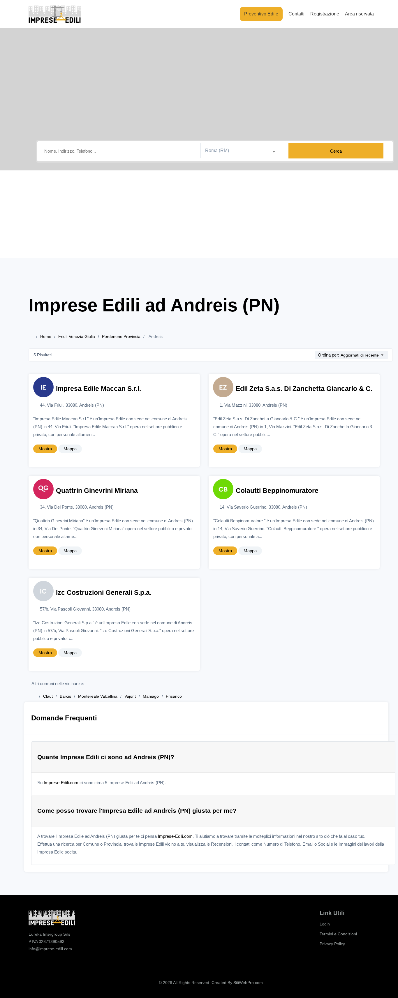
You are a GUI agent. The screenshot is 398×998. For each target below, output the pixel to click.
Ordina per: (328, 354)
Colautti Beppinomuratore (277, 490)
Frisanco (174, 696)
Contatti (296, 13)
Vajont (130, 696)
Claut (48, 696)
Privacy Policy (332, 943)
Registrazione (324, 13)
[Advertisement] (199, 214)
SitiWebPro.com (248, 982)
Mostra (45, 448)
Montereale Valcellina (97, 696)
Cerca (336, 151)
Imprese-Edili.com (61, 782)
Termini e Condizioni (338, 934)
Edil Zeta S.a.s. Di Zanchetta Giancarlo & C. (304, 388)
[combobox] (242, 150)
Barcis (65, 696)
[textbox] (242, 150)
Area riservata (359, 13)
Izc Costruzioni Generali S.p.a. (104, 592)
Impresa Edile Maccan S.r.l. (98, 388)
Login (325, 924)
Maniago (151, 696)
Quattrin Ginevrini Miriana (97, 490)
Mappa (70, 448)
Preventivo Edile (261, 13)
